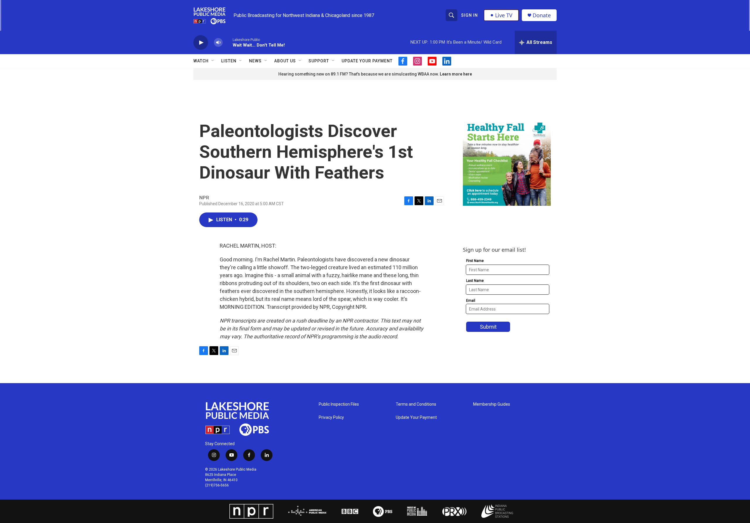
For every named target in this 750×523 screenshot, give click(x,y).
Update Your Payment (367, 61)
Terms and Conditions (416, 404)
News (255, 61)
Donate (542, 15)
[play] (200, 42)
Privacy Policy (331, 417)
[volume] (218, 42)
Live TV (503, 15)
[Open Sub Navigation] (213, 61)
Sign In (469, 15)
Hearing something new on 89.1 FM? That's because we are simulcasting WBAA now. (359, 74)
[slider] (228, 42)
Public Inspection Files (339, 404)
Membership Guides (491, 404)
